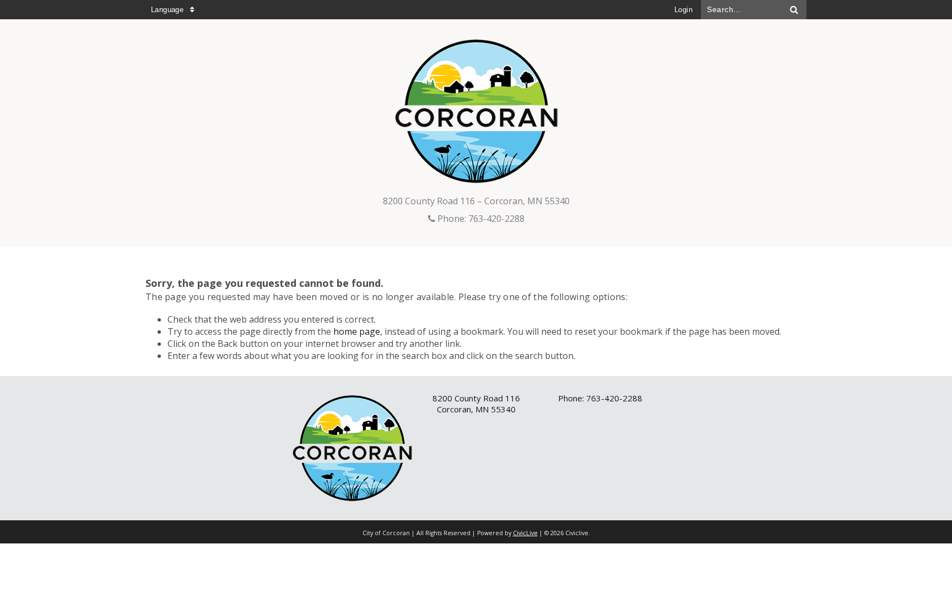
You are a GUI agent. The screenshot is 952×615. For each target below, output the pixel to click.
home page (356, 331)
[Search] (794, 9)
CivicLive (525, 533)
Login (683, 10)
